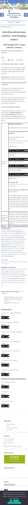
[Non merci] (26, 498)
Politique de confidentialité (14, 502)
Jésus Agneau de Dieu (17, 280)
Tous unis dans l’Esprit (7, 322)
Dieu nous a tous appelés (8, 341)
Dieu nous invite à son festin (8, 276)
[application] (5, 317)
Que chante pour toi (16, 245)
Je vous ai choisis (6, 391)
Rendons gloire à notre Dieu (10, 235)
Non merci (16, 500)
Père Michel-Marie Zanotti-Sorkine (12, 446)
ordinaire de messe (15, 303)
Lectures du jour (13, 146)
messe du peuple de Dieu (17, 143)
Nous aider (9, 430)
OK (11, 500)
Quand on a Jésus (5, 282)
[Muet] (24, 151)
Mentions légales (11, 424)
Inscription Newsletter (12, 428)
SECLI (5, 444)
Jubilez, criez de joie (17, 248)
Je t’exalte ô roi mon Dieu (14, 250)
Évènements (4, 25)
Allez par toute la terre (17, 254)
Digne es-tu (15, 282)
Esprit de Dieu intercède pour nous (9, 261)
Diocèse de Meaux (8, 441)
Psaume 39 (11, 161)
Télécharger (20, 297)
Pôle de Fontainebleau (9, 439)
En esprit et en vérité (6, 269)
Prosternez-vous (5, 280)
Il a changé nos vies (6, 360)
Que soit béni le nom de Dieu (20, 239)
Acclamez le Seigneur (6, 230)
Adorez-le (22, 282)
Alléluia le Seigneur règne (7, 247)
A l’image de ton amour (7, 370)
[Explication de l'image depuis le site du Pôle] (9, 12)
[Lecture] (10, 151)
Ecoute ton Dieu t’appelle (8, 313)
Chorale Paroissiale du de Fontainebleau (14, 15)
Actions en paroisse (8, 443)
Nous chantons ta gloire (7, 332)
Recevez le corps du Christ (14, 271)
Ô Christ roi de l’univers (9, 241)
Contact (8, 426)
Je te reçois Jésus (10, 275)
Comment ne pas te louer (7, 252)
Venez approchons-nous (7, 401)
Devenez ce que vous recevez (8, 382)
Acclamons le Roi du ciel (20, 233)
